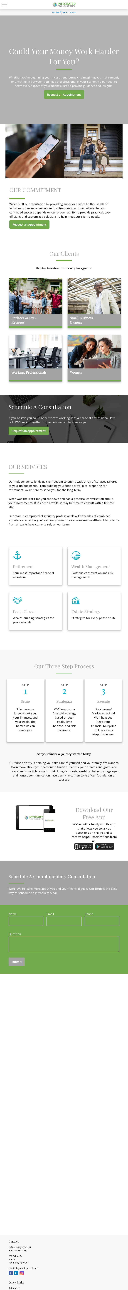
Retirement (14, 1288)
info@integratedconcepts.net (23, 1268)
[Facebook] (11, 1273)
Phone (89, 914)
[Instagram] (22, 1273)
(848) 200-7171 (23, 1247)
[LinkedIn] (16, 1273)
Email (50, 914)
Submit (17, 962)
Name (13, 914)
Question (15, 934)
